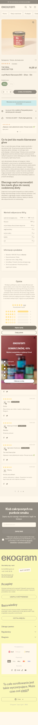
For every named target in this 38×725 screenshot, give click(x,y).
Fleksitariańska (11, 372)
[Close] (34, 337)
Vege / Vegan (11, 365)
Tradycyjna (10, 361)
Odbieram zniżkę (19, 381)
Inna (8, 375)
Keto (8, 368)
